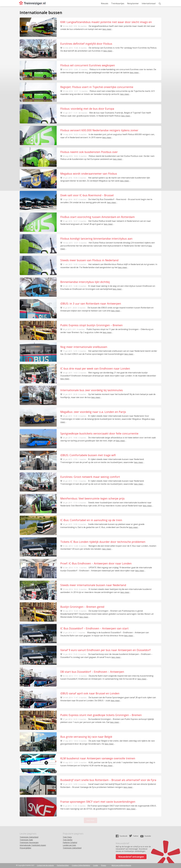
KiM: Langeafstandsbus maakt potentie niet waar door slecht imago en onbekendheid (106, 22)
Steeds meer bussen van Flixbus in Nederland (89, 260)
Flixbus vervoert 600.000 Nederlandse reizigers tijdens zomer (99, 130)
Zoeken (159, 3)
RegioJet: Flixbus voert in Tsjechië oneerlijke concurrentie (96, 87)
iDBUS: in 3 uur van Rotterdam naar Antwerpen (90, 303)
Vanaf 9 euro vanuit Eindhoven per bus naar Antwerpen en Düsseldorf (105, 650)
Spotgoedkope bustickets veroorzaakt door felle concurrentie (99, 433)
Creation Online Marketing (81, 865)
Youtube (147, 836)
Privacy (103, 865)
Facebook (123, 836)
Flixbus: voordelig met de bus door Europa (87, 108)
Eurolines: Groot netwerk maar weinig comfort (90, 477)
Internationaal (149, 3)
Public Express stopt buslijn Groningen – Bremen (91, 325)
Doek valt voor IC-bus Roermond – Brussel (87, 195)
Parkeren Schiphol (70, 842)
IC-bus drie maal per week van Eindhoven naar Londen (95, 368)
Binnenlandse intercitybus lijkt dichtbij (85, 282)
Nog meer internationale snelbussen (83, 347)
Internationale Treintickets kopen (33, 845)
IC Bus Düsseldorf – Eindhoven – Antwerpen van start (94, 628)
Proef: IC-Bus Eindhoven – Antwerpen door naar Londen (96, 563)
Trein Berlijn (67, 840)
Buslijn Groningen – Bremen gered (82, 606)
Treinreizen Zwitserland (29, 837)
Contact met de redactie (45, 865)
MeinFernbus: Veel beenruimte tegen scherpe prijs (92, 498)
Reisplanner (133, 3)
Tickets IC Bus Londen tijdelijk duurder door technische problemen (102, 542)
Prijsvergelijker (25, 848)
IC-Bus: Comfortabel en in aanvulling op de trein (91, 520)
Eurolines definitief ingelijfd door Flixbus (86, 43)
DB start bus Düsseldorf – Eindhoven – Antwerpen (92, 671)
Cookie (95, 865)
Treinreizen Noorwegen (29, 842)
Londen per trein (69, 845)
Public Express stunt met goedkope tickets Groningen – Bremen (101, 715)
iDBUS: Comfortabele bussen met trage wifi (88, 455)
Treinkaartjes (117, 3)
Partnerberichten (63, 865)
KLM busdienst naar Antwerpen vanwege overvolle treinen (97, 758)
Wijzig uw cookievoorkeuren (121, 865)
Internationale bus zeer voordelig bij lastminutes (91, 390)
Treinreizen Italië (26, 840)
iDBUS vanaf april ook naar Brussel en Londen (89, 693)
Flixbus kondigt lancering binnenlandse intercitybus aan (96, 238)
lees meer (106, 29)
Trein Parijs (67, 837)
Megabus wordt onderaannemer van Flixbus (88, 173)
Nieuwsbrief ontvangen (131, 856)
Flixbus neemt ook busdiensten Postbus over (89, 152)
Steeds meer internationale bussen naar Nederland (93, 585)
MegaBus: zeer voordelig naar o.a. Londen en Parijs (93, 412)
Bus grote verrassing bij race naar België (86, 736)
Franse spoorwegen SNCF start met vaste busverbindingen (97, 801)
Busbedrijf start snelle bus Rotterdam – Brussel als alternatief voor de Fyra (108, 780)
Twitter (135, 836)
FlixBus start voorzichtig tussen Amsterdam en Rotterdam (97, 217)
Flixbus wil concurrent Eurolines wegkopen (87, 65)
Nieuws (104, 3)
